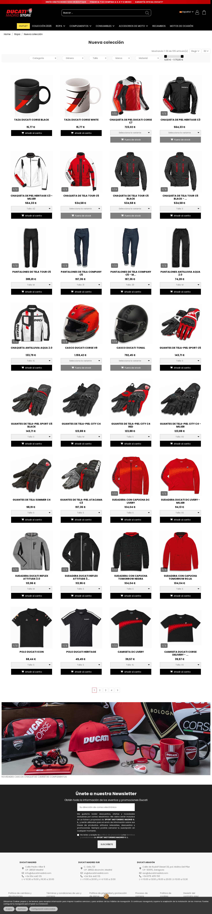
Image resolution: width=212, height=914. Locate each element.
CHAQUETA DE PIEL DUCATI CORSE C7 (131, 121)
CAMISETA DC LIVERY (131, 652)
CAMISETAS (44, 776)
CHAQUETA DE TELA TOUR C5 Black (131, 197)
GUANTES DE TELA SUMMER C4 (31, 499)
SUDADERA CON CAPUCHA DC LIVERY (131, 501)
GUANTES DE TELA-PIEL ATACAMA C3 (81, 501)
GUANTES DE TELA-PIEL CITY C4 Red (130, 425)
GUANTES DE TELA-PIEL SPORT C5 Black (31, 425)
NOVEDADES (8, 776)
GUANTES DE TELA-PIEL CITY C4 (81, 423)
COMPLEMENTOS (58, 776)
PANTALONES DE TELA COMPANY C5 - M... (130, 273)
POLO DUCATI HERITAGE (81, 652)
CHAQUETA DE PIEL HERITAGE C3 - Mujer (31, 197)
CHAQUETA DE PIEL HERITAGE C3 (180, 119)
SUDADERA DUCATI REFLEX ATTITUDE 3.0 (31, 577)
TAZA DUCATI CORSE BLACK (31, 119)
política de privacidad (110, 834)
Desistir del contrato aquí (190, 895)
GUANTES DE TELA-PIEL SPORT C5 (180, 348)
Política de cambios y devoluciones (19, 895)
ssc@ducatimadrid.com (155, 873)
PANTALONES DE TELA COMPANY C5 (81, 273)
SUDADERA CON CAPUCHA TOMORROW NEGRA (130, 577)
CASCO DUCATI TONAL (131, 348)
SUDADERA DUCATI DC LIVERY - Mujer (180, 501)
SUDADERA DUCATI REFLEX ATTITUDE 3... (81, 577)
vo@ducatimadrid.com (96, 873)
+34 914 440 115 (33, 876)
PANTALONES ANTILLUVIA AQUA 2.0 (180, 273)
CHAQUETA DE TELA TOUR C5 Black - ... (180, 197)
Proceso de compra (141, 895)
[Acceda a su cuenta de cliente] (197, 12)
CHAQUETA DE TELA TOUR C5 (81, 195)
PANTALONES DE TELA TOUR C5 (31, 272)
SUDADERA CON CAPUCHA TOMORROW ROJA (180, 577)
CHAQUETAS (31, 776)
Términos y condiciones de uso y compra (63, 895)
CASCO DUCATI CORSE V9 (81, 348)
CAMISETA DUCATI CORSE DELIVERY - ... (180, 653)
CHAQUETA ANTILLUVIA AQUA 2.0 (31, 348)
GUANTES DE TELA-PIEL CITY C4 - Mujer (180, 425)
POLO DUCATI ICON (32, 652)
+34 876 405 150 (151, 876)
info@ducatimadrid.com (38, 873)
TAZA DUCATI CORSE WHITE (81, 119)
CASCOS (19, 776)
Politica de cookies (165, 895)
